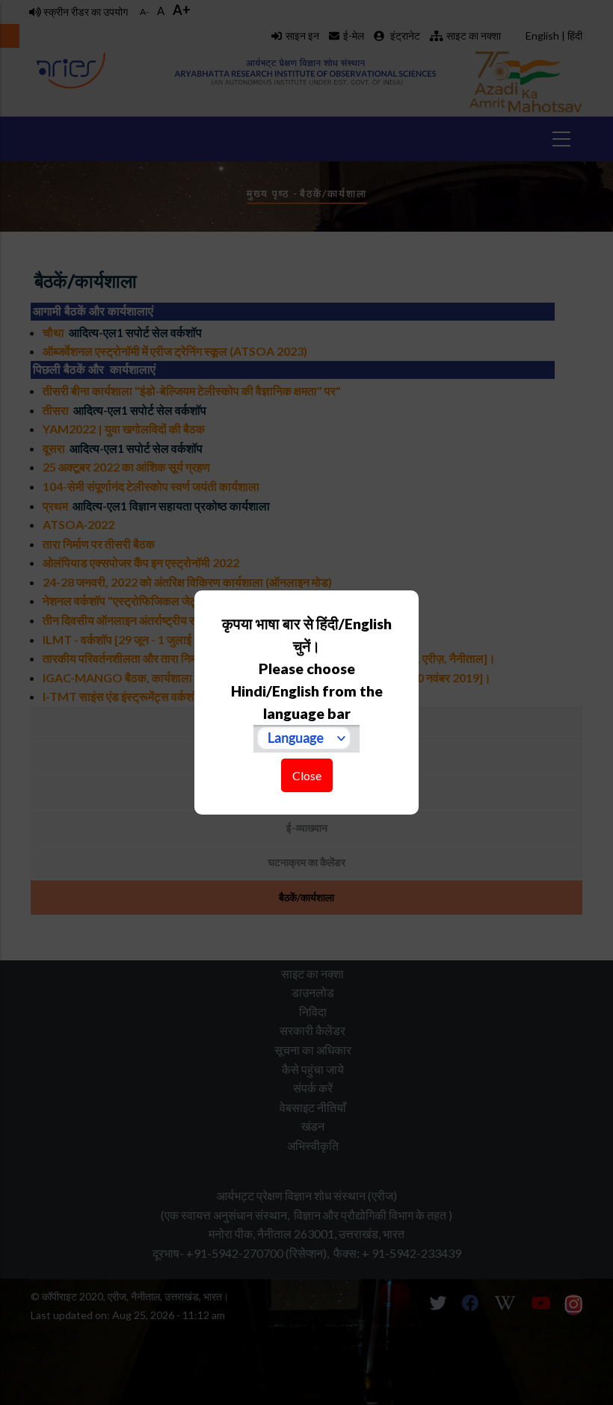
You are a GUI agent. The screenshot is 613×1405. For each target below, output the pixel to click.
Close (306, 775)
